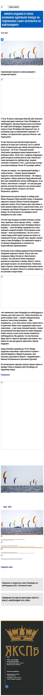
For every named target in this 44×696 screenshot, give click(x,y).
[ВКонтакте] (2, 39)
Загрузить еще (6, 567)
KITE (9, 506)
